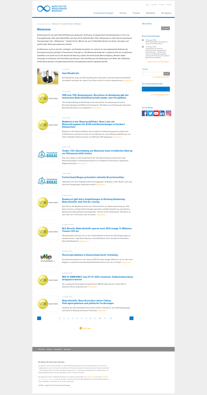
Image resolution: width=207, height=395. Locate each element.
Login (147, 5)
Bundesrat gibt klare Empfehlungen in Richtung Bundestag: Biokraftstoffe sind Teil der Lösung (93, 200)
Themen (122, 13)
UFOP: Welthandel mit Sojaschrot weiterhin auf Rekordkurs (156, 42)
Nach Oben (87, 328)
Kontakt (154, 5)
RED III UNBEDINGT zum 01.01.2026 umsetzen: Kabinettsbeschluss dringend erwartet (97, 278)
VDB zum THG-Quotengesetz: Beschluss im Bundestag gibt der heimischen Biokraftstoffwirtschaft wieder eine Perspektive (95, 96)
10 (100, 318)
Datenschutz (57, 349)
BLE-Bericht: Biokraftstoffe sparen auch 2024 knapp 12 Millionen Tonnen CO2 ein (97, 229)
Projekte (136, 13)
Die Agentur (166, 13)
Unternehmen (90, 376)
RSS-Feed (41, 349)
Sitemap (49, 349)
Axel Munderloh (70, 73)
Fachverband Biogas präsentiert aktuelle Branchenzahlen (93, 177)
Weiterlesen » (128, 80)
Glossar (161, 5)
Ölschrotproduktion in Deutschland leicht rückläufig (90, 254)
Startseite (55, 24)
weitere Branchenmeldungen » (159, 62)
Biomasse (78, 24)
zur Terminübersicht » (160, 95)
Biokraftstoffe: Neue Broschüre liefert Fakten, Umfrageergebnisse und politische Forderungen (88, 302)
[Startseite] (52, 8)
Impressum (67, 349)
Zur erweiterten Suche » (161, 77)
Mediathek (150, 13)
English (169, 5)
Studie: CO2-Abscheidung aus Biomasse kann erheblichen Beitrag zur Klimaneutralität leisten (97, 152)
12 (111, 318)
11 (105, 318)
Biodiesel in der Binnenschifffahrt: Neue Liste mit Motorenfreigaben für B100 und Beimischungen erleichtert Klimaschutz (93, 124)
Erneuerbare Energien (103, 13)
